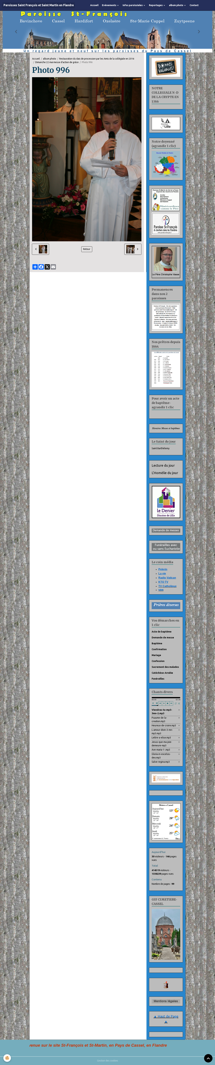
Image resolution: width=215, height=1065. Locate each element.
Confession (158, 662)
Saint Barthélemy (160, 449)
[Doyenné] (166, 165)
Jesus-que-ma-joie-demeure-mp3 (162, 745)
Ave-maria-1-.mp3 (161, 751)
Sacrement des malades (165, 668)
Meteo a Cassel (166, 806)
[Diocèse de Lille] (166, 124)
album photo (176, 5)
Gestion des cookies (107, 1062)
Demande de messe (163, 639)
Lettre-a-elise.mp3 (161, 739)
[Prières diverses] (166, 606)
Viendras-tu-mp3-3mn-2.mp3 (162, 713)
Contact (194, 5)
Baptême (157, 644)
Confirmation (159, 650)
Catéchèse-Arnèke (162, 674)
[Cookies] (7, 1058)
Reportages (156, 5)
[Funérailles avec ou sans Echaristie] (166, 548)
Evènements (109, 5)
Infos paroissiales (133, 5)
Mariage (156, 656)
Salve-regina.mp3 (161, 763)
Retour (86, 250)
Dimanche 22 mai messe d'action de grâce (57, 63)
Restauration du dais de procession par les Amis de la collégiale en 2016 (96, 60)
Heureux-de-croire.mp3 (164, 726)
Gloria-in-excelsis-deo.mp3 (161, 757)
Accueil (94, 5)
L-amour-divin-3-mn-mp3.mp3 (162, 733)
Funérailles (158, 680)
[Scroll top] (208, 1058)
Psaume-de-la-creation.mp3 (159, 721)
